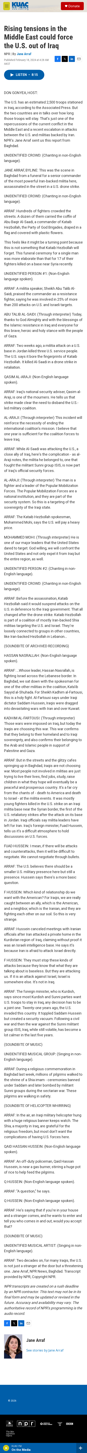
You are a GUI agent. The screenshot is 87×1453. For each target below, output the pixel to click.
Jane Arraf (24, 54)
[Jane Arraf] (13, 1346)
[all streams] (81, 1448)
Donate (74, 6)
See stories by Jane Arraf (45, 1350)
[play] (6, 1448)
